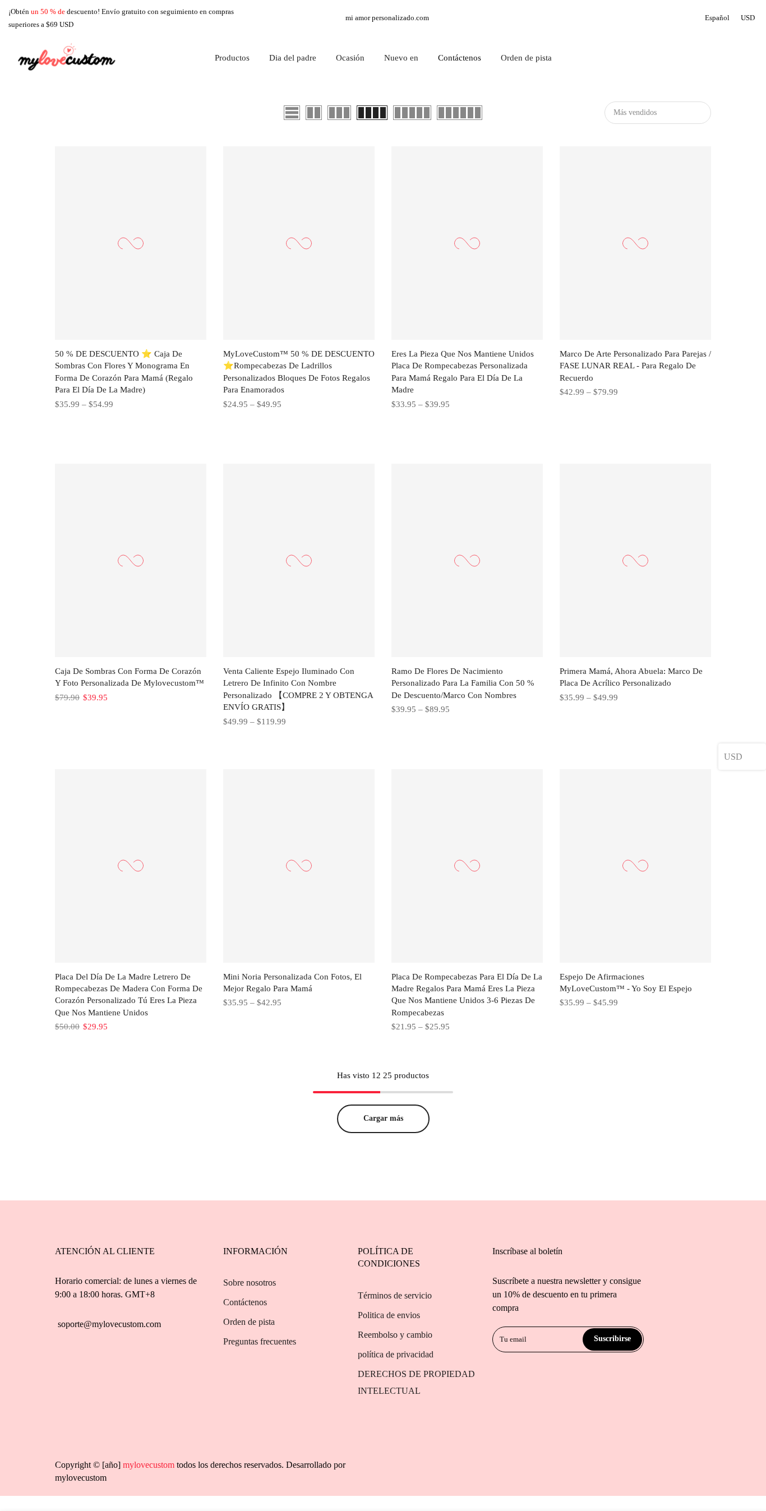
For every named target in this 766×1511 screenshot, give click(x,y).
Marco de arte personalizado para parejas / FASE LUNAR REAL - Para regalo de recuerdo (635, 365)
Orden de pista (526, 57)
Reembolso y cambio (395, 1334)
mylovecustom (81, 1477)
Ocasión (350, 57)
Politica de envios (389, 1315)
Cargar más (383, 1118)
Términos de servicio (395, 1295)
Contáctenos (459, 57)
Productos (232, 57)
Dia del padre (292, 57)
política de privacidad (395, 1354)
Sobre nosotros (249, 1282)
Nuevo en (401, 57)
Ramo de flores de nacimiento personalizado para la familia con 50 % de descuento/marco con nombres (462, 683)
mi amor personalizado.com (387, 17)
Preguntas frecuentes (259, 1341)
